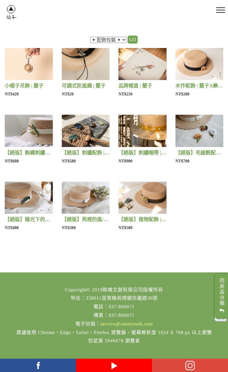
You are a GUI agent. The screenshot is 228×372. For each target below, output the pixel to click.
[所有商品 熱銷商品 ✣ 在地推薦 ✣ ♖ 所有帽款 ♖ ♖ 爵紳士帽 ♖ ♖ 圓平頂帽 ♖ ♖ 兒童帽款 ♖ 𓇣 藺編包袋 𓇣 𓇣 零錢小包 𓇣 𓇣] (108, 40)
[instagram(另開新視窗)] (190, 365)
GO (132, 39)
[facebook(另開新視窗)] (38, 365)
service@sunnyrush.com (127, 323)
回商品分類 (221, 293)
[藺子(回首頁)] (12, 12)
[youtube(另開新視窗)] (114, 365)
